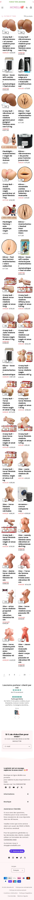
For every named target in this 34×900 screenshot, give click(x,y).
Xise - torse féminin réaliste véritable (8, 507)
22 (24, 675)
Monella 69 (10, 887)
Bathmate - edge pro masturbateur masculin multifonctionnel (24, 80)
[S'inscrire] (29, 746)
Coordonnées (12, 896)
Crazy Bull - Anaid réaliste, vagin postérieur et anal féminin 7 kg (9, 191)
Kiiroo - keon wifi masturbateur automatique (9, 370)
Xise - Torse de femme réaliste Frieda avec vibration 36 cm (24, 576)
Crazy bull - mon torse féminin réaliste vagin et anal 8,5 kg (9, 439)
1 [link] (4, 675)
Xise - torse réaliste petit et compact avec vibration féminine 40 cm (9, 651)
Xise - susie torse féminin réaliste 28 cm (24, 472)
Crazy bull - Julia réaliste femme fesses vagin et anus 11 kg (9, 334)
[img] (17, 690)
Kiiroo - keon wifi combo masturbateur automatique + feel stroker (9, 80)
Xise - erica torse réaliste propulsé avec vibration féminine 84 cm (9, 613)
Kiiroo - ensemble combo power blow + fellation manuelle (24, 190)
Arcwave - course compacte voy (23, 507)
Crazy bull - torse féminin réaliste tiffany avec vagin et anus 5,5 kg (24, 300)
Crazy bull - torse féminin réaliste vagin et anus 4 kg (9, 539)
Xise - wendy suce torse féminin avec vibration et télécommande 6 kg (24, 540)
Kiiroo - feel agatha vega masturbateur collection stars (24, 115)
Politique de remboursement (18, 890)
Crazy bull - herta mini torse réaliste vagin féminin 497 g (24, 370)
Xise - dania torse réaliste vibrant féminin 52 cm (9, 575)
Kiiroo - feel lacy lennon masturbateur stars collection (9, 261)
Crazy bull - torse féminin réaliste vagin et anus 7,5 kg (24, 403)
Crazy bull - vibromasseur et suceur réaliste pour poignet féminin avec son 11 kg (24, 43)
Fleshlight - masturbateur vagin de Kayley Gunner (9, 155)
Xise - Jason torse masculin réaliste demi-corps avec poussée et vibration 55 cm (24, 653)
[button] (2, 8)
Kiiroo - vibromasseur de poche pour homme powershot (24, 155)
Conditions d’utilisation (11, 893)
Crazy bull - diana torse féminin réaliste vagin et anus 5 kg (9, 300)
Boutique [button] (7, 802)
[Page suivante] (30, 675)
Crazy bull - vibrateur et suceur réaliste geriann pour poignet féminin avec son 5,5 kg (9, 119)
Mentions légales (23, 896)
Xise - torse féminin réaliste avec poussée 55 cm (24, 610)
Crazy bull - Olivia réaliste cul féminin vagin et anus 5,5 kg (24, 336)
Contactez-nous (10, 839)
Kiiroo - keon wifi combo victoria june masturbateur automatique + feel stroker (24, 263)
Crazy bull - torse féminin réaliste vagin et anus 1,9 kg (24, 438)
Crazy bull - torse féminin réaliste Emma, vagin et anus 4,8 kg (9, 474)
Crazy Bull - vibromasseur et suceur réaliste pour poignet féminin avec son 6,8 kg (9, 43)
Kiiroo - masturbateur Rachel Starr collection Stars (24, 227)
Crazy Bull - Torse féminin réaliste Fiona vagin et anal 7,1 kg (9, 404)
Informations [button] (9, 794)
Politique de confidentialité (24, 887)
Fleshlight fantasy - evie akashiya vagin (7, 226)
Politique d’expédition (25, 893)
